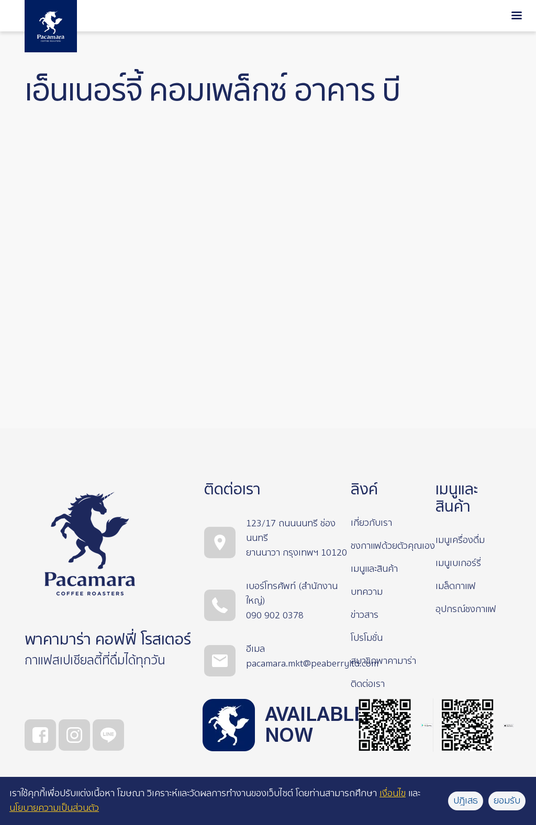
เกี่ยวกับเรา (371, 522)
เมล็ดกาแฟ (456, 586)
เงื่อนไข (392, 793)
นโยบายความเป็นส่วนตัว (54, 808)
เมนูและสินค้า (374, 569)
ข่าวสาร (364, 615)
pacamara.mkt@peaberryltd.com (312, 663)
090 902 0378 (275, 615)
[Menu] (516, 16)
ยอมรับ (507, 800)
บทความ (367, 592)
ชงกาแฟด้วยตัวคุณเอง (393, 545)
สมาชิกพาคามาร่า (383, 661)
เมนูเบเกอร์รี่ (458, 563)
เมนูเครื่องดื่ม (460, 540)
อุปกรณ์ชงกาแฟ (466, 609)
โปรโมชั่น (367, 638)
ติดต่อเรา (368, 684)
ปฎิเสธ (465, 800)
